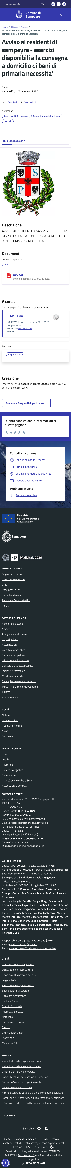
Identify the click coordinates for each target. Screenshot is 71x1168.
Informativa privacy (12, 1012)
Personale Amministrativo (16, 600)
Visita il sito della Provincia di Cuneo (21, 1066)
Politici (5, 606)
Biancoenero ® (26, 1155)
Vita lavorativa (10, 697)
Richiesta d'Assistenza (14, 996)
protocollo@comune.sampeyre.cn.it (28, 823)
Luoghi (5, 759)
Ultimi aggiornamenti (13, 1033)
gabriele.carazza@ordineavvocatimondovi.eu (31, 948)
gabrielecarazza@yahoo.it (23, 944)
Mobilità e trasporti (12, 676)
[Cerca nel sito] (62, 15)
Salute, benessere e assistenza (19, 681)
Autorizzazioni (9, 645)
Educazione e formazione (15, 660)
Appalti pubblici (10, 639)
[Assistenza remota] (52, 1147)
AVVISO (18, 275)
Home (5, 27)
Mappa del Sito (10, 1043)
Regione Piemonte (12, 3)
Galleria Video (9, 775)
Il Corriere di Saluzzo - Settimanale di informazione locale (33, 1103)
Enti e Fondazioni (11, 595)
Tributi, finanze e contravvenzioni (20, 687)
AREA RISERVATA (35, 1163)
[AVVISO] (8, 275)
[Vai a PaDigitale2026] (22, 557)
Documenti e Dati (11, 590)
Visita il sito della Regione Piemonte (21, 1061)
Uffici (4, 585)
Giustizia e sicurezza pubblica (17, 666)
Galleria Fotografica (12, 770)
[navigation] (7, 14)
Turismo (6, 692)
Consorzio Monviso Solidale (17, 1087)
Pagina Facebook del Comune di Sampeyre (25, 1077)
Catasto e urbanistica (13, 650)
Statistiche (8, 1038)
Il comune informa (12, 726)
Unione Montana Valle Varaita (18, 1072)
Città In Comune (40, 1147)
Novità (14, 27)
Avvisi (5, 731)
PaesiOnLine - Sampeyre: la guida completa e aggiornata (33, 1098)
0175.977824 (14, 807)
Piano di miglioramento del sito (19, 975)
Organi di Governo (12, 574)
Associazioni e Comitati (14, 786)
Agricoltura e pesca (12, 624)
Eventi (5, 754)
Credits (6, 1027)
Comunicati (8, 736)
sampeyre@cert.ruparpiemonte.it (27, 819)
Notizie (24, 27)
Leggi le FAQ (9, 980)
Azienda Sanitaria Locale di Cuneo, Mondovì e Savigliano (32, 1093)
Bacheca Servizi (10, 1001)
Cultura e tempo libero (14, 655)
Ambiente (7, 629)
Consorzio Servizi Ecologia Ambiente (21, 1082)
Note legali (8, 1017)
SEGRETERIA (15, 316)
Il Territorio (7, 765)
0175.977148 (25, 328)
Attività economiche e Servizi (18, 780)
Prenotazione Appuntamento (18, 985)
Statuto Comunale (12, 1006)
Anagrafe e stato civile (14, 634)
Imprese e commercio (13, 671)
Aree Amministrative (13, 579)
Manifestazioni (10, 720)
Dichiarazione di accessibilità (17, 970)
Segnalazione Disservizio (15, 991)
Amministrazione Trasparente (18, 964)
